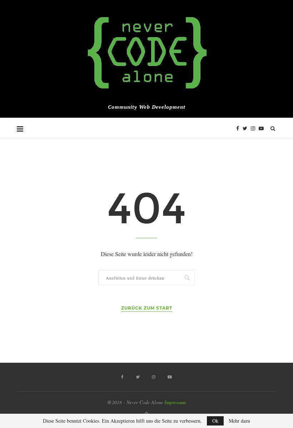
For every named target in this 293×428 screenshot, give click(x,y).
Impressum (175, 402)
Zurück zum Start (146, 308)
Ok (215, 420)
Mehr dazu (239, 420)
